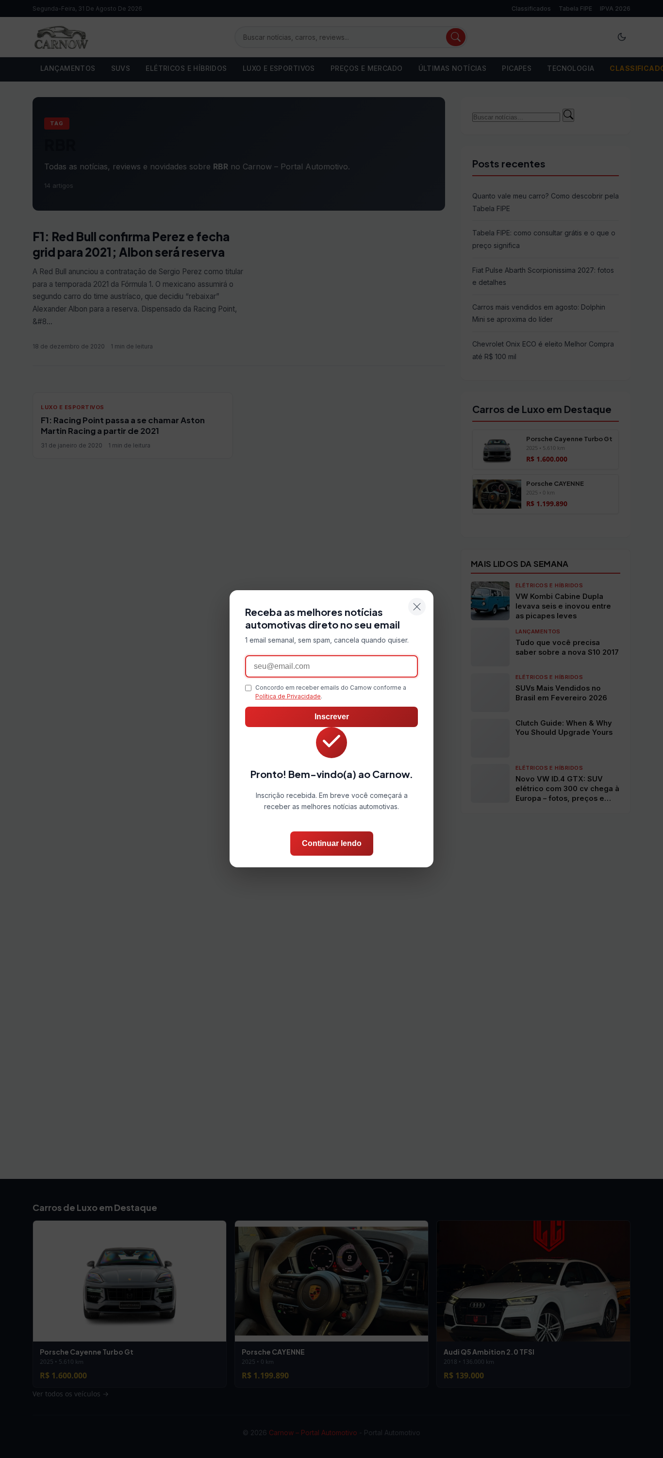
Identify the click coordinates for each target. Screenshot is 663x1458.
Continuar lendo (332, 844)
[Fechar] (417, 606)
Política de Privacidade (288, 696)
